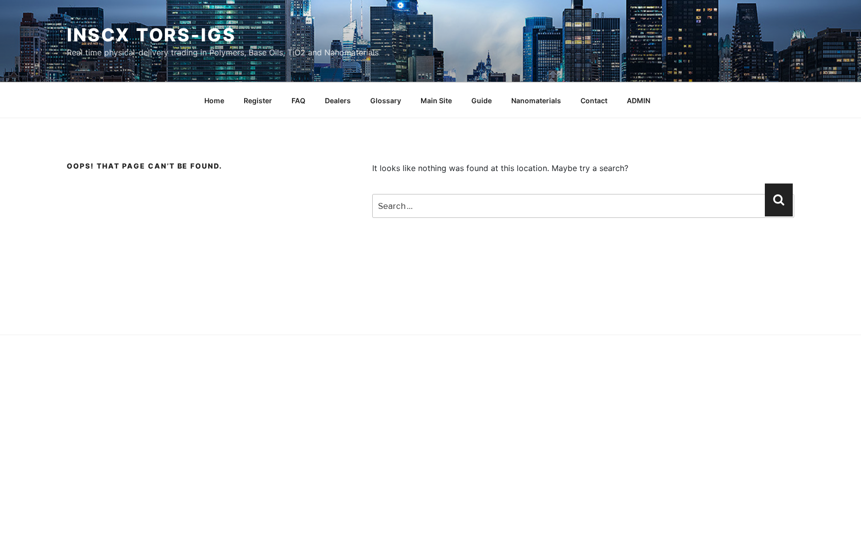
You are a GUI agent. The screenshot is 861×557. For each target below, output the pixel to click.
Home (214, 100)
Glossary (385, 100)
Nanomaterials (536, 100)
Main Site (436, 100)
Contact (593, 100)
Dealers (338, 100)
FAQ (298, 100)
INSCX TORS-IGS (151, 35)
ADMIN (638, 100)
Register (258, 100)
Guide (481, 100)
